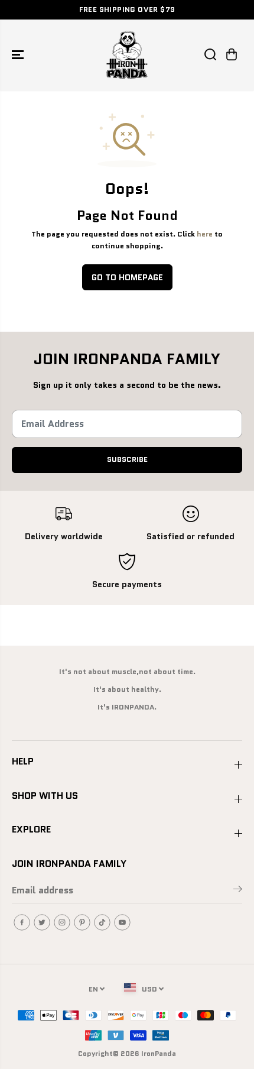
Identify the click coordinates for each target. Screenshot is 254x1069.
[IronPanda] (127, 54)
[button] (19, 55)
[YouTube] (122, 922)
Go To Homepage (127, 277)
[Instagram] (62, 922)
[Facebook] (22, 922)
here (205, 234)
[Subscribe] (237, 891)
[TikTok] (102, 922)
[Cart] (231, 54)
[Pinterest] (82, 922)
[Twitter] (42, 922)
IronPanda (158, 1053)
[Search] (210, 54)
